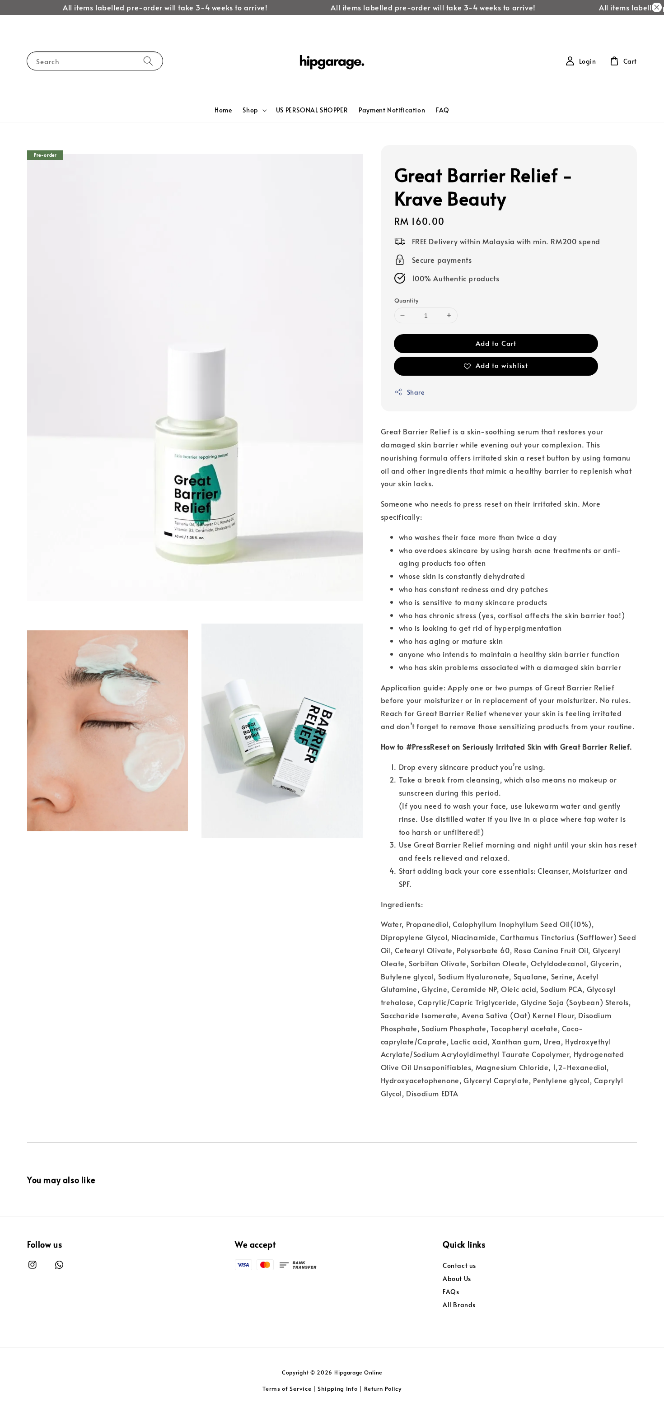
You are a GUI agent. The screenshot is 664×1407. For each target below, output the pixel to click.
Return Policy (383, 1388)
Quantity (406, 300)
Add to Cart (496, 343)
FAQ (442, 110)
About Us (457, 1278)
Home (223, 110)
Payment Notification (392, 110)
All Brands (459, 1304)
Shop (250, 110)
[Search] (148, 61)
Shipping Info (337, 1388)
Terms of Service (286, 1388)
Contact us (459, 1266)
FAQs (451, 1291)
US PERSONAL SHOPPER (312, 110)
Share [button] (416, 392)
